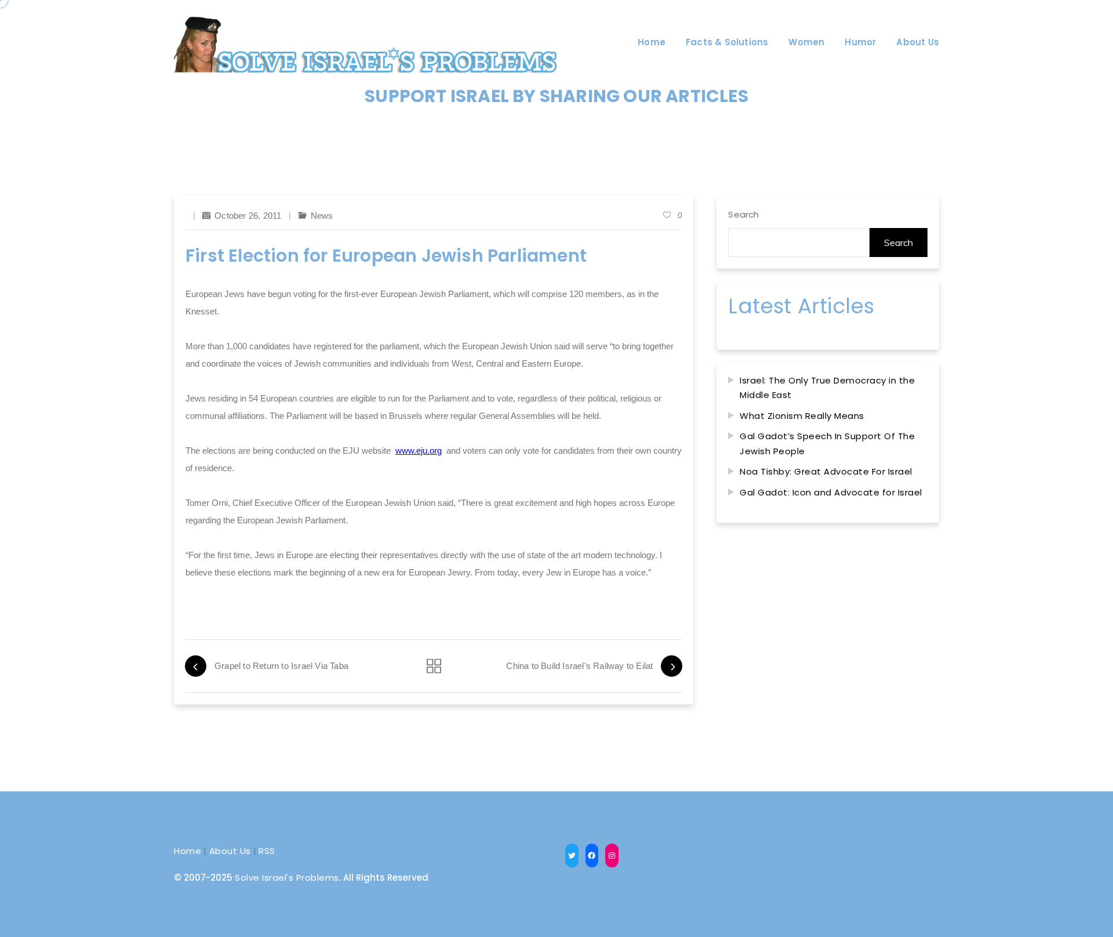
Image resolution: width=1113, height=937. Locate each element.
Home (187, 851)
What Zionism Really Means (802, 416)
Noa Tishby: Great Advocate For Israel (826, 471)
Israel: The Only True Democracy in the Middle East (827, 387)
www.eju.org (418, 450)
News (322, 215)
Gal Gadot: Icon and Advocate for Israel (831, 492)
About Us (230, 851)
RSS (267, 851)
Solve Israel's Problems (287, 877)
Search (743, 214)
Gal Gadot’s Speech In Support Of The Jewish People (827, 443)
